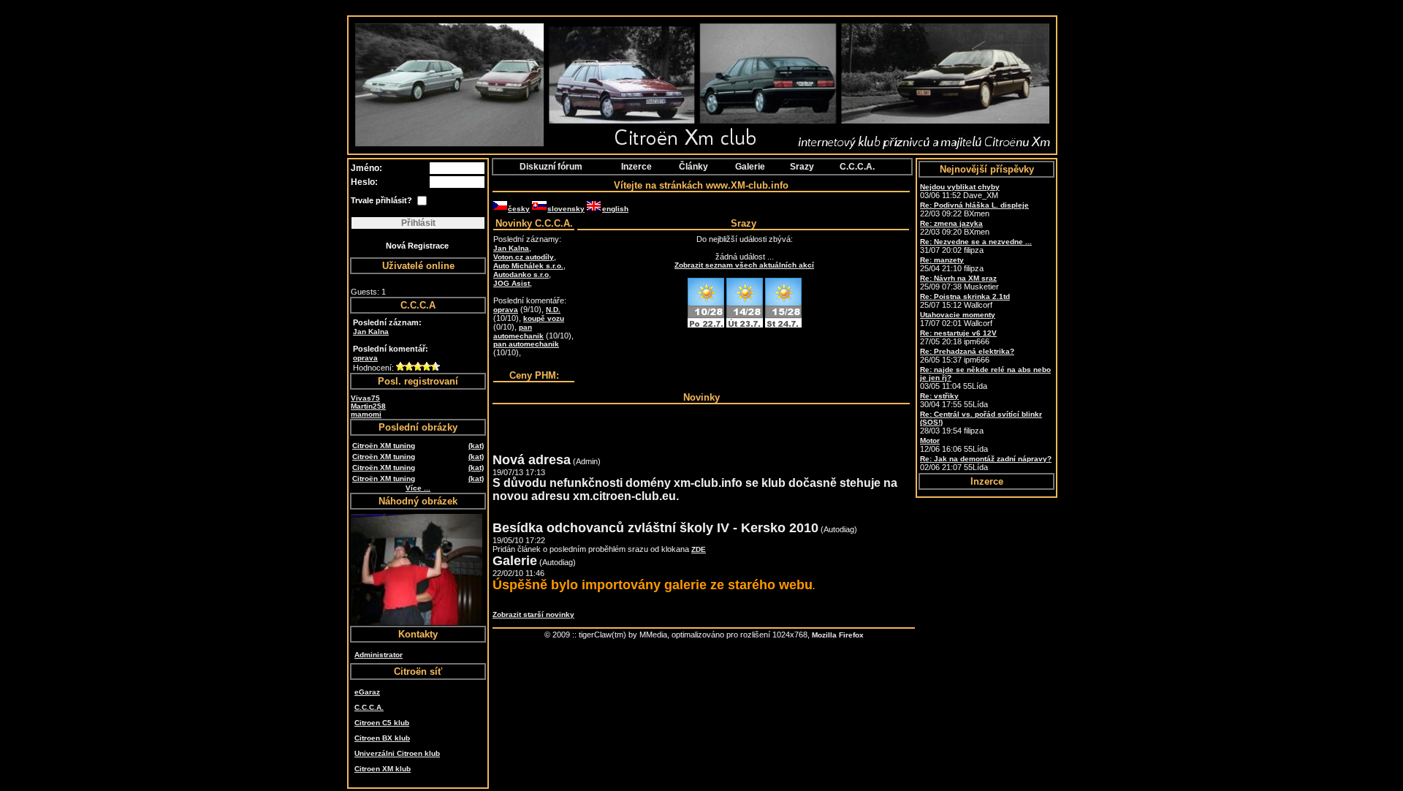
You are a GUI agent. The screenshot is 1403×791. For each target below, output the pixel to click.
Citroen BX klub (382, 738)
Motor (930, 440)
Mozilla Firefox (838, 635)
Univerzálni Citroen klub (397, 753)
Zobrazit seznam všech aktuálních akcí (744, 265)
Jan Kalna (371, 332)
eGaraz (367, 692)
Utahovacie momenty (957, 315)
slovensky (566, 209)
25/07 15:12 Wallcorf (965, 300)
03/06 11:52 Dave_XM (960, 191)
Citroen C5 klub (381, 723)
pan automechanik (518, 331)
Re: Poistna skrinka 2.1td (965, 296)
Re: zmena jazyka (951, 223)
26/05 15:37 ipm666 (967, 355)
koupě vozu (543, 318)
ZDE (698, 549)
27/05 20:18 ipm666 (958, 337)
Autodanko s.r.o (521, 274)
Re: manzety (942, 260)
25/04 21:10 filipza (952, 264)
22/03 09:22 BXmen (974, 209)
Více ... (418, 488)
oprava (365, 358)
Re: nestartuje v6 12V (958, 333)
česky (519, 209)
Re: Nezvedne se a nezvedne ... (976, 242)
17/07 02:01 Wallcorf (957, 319)
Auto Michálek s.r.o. (528, 266)
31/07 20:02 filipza (976, 246)
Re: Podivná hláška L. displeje (974, 205)
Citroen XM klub (382, 769)
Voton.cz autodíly (523, 257)
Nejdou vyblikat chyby (960, 187)
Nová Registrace (417, 245)
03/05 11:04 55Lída (985, 378)
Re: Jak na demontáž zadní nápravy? (986, 459)
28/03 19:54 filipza (981, 422)
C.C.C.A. (369, 707)
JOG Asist (511, 283)
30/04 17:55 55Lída (954, 400)
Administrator (378, 655)
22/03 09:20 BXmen (954, 227)
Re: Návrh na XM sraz (958, 278)
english (615, 209)
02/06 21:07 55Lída (986, 463)
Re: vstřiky (939, 396)
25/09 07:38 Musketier (959, 282)
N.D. (553, 310)
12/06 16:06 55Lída (954, 444)
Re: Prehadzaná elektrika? (967, 351)
